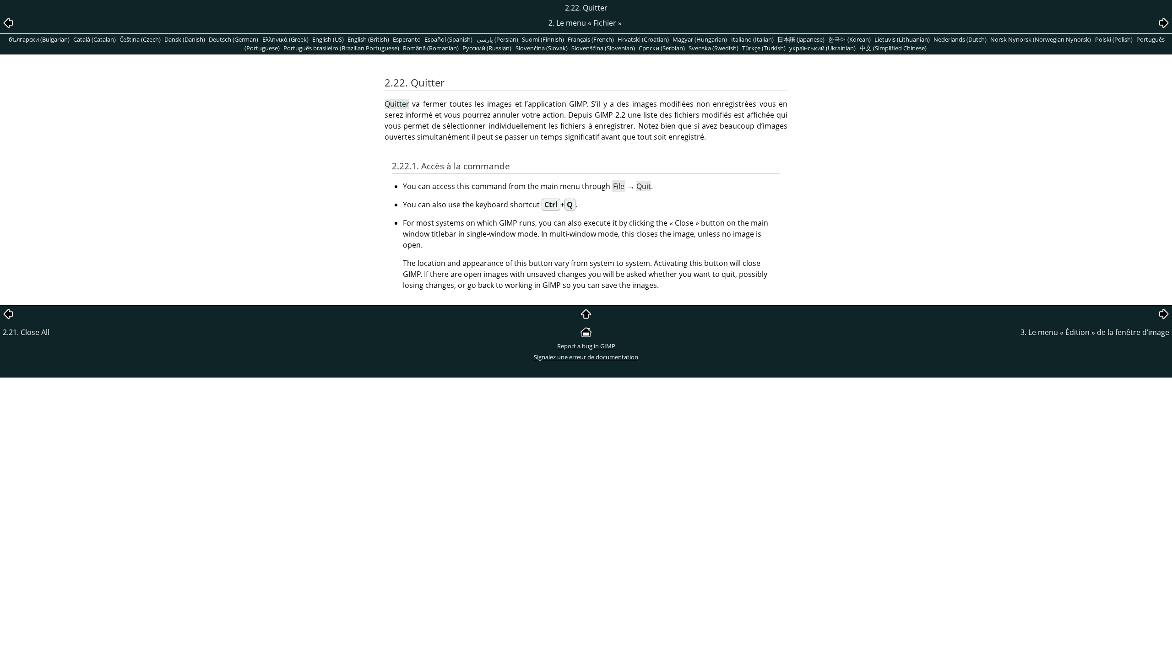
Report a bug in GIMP (586, 346)
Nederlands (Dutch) (960, 39)
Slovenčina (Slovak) (541, 48)
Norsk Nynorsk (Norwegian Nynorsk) (1040, 39)
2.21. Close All (26, 332)
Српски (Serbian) (662, 48)
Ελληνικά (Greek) (285, 39)
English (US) (328, 39)
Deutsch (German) (233, 39)
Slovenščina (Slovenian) (603, 48)
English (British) (368, 39)
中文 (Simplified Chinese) (893, 48)
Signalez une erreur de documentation (586, 357)
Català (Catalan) (94, 39)
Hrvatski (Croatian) (643, 39)
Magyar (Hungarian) (700, 39)
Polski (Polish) (1114, 39)
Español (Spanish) (448, 39)
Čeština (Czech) (140, 39)
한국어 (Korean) (849, 39)
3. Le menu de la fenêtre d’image (1094, 332)
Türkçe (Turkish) (764, 48)
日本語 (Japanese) (801, 39)
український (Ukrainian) (822, 48)
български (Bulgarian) (39, 39)
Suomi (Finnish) (543, 39)
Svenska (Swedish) (713, 48)
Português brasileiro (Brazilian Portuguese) (341, 48)
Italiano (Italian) (752, 39)
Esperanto (407, 39)
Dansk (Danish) (184, 39)
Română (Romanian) (431, 48)
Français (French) (591, 39)
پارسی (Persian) (497, 39)
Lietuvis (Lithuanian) (902, 39)
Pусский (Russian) (486, 48)
